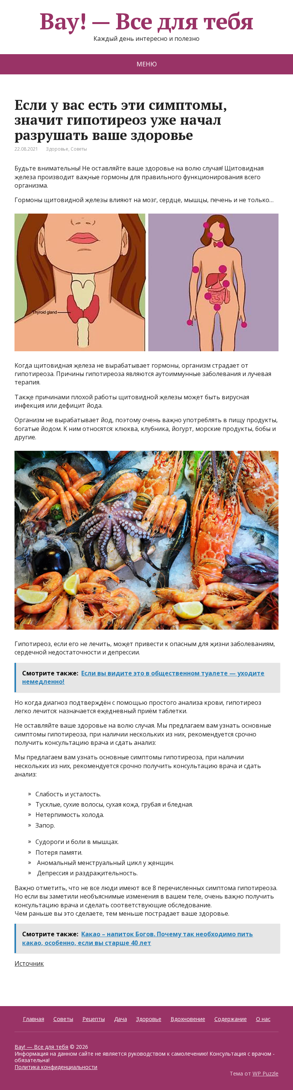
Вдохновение (188, 1018)
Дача (120, 1018)
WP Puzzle (266, 1073)
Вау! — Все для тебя (146, 21)
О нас (263, 1018)
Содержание (230, 1018)
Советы (79, 149)
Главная (33, 1018)
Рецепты (93, 1018)
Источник (29, 963)
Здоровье (57, 149)
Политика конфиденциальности (55, 1067)
